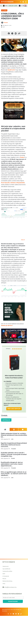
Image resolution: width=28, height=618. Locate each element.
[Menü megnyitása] (26, 2)
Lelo (12, 439)
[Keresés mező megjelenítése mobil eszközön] (21, 2)
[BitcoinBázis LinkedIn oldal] (15, 614)
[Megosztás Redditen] (16, 33)
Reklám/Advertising (7, 581)
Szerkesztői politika (7, 571)
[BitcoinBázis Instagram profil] (10, 614)
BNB (9, 5)
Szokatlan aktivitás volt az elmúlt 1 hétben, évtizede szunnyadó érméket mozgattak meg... (14, 454)
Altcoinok (4, 10)
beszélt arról (11, 70)
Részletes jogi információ (6, 325)
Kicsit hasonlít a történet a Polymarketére (13, 182)
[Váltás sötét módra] (23, 2)
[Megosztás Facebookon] (9, 33)
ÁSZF (4, 573)
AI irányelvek (6, 576)
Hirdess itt (23, 239)
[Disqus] (14, 499)
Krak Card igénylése (14, 408)
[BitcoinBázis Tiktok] (20, 614)
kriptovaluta (6, 420)
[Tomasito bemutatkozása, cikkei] (2, 22)
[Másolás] (19, 33)
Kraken (22, 157)
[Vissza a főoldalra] (7, 1)
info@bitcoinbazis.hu (10, 587)
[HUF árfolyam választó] (25, 5)
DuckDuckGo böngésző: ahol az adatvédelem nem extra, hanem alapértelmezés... (12, 464)
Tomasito (6, 22)
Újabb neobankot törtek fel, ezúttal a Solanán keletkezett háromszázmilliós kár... (14, 435)
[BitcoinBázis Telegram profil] (18, 614)
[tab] (5, 429)
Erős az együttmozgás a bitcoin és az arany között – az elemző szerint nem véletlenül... (14, 473)
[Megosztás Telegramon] (12, 33)
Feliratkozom (13, 601)
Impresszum (6, 566)
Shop (4, 583)
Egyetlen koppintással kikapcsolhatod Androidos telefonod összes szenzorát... (14, 444)
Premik (13, 458)
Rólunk (4, 578)
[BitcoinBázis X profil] (8, 614)
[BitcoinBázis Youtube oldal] (13, 614)
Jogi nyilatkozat (6, 568)
